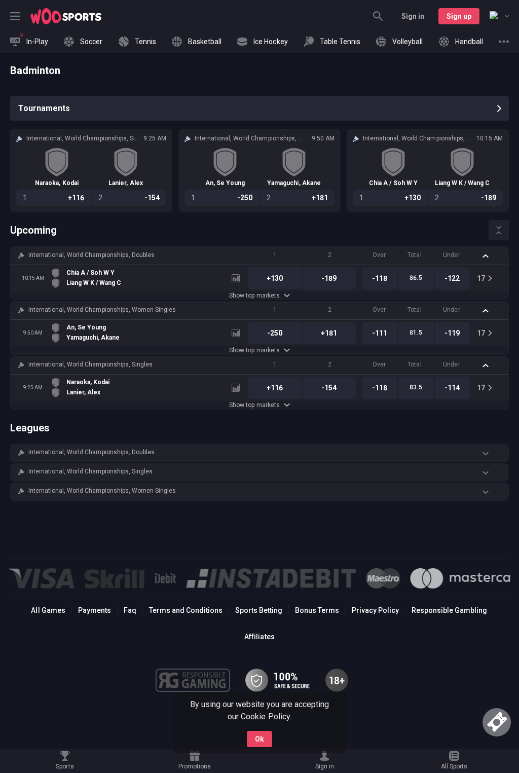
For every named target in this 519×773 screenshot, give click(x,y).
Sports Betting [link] (258, 610)
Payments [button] (94, 610)
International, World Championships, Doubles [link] (91, 255)
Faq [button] (130, 610)
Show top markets (254, 295)
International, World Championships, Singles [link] (90, 364)
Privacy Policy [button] (375, 610)
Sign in (412, 16)
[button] (259, 255)
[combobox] (499, 16)
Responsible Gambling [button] (449, 610)
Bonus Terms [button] (317, 610)
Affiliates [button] (259, 637)
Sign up (459, 16)
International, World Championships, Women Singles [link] (102, 309)
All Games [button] (48, 610)
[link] (65, 16)
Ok (259, 739)
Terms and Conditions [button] (186, 610)
